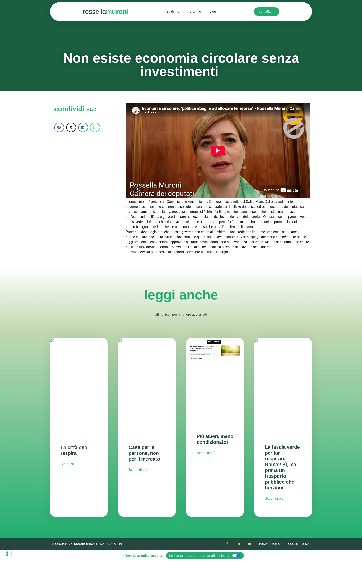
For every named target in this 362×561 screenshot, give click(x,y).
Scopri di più (70, 464)
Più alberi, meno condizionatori (215, 439)
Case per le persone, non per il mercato (144, 453)
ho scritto (194, 11)
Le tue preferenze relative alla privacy (199, 555)
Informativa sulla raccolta (142, 555)
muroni (106, 11)
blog (212, 11)
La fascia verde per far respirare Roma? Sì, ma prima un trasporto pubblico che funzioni (282, 467)
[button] (59, 127)
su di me (173, 11)
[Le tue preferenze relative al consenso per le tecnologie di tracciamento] (7, 554)
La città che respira (74, 450)
